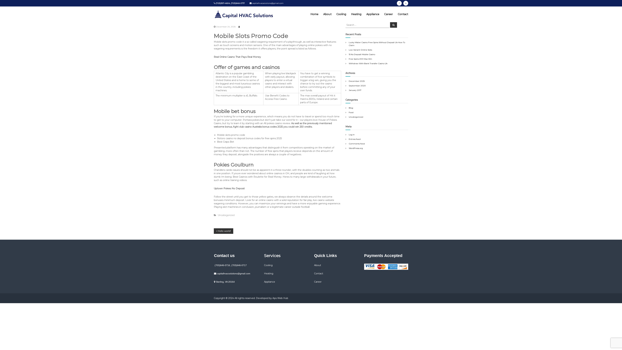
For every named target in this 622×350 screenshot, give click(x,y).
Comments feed (357, 143)
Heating (356, 14)
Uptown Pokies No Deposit (229, 188)
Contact (403, 14)
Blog (351, 108)
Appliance (372, 14)
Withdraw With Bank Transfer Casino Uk (368, 63)
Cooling (341, 14)
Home (314, 14)
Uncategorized (356, 117)
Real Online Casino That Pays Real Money (237, 56)
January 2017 (355, 90)
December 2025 (357, 81)
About (327, 14)
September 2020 (357, 85)
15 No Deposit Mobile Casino (362, 54)
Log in (352, 134)
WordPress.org (356, 148)
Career (388, 14)
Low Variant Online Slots (360, 50)
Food (351, 112)
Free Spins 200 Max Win (360, 59)
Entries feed (355, 139)
